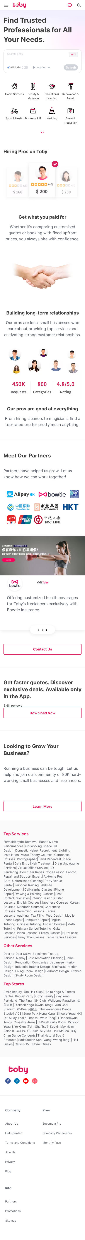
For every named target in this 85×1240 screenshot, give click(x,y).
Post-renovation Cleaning (45, 958)
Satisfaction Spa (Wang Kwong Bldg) (44, 1040)
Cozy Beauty (44, 996)
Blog (8, 1171)
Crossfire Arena (25, 1022)
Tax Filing (37, 915)
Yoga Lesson (55, 872)
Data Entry (21, 863)
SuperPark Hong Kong (39, 1013)
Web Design (54, 915)
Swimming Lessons (30, 911)
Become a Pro (51, 1123)
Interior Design (42, 898)
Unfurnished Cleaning (27, 881)
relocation (23, 898)
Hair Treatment (42, 863)
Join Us (10, 1152)
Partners (11, 1201)
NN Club (40, 1000)
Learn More (43, 806)
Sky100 (45, 1031)
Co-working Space (38, 846)
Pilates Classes (49, 933)
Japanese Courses (54, 902)
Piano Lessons (27, 933)
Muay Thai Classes (31, 937)
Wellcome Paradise (61, 1000)
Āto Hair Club (33, 992)
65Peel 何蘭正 (27, 1009)
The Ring (25, 1000)
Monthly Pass (51, 1142)
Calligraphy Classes (38, 889)
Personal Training (26, 885)
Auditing (23, 915)
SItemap (10, 1220)
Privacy (10, 1161)
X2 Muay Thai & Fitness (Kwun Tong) (30, 1018)
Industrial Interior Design (32, 966)
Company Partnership (57, 1133)
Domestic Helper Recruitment (36, 850)
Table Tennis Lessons (61, 937)
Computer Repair (32, 872)
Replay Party (24, 996)
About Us (11, 1123)
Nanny (21, 958)
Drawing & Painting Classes (34, 894)
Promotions (13, 1211)
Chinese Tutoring (29, 924)
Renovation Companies (31, 962)
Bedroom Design (57, 971)
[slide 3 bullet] (46, 630)
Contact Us (42, 649)
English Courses (28, 902)
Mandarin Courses (30, 907)
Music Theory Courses (36, 855)
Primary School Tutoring (34, 928)
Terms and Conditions (20, 1142)
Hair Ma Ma (61, 1031)
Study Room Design (29, 975)
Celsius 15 (22, 1044)
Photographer (27, 859)
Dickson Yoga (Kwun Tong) (34, 1005)
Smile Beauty (12, 992)
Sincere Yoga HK (69, 1013)
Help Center (13, 1133)
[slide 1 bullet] (41, 132)
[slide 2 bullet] (43, 132)
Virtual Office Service (33, 868)
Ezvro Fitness (41, 1044)
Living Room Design (29, 971)
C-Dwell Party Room (51, 1022)
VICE (18, 1013)
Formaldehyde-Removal (20, 842)
